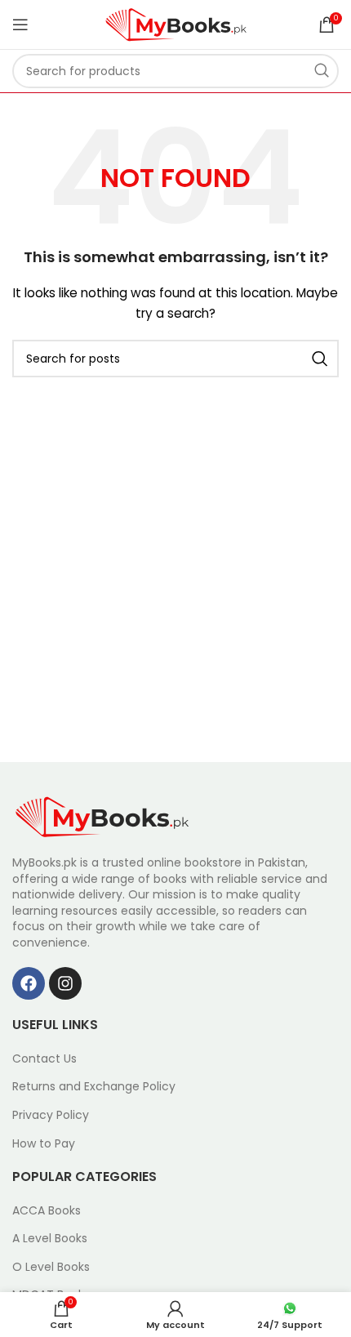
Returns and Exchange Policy (94, 1086)
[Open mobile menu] (20, 24)
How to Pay (43, 1144)
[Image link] (102, 816)
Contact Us (44, 1059)
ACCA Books (46, 1211)
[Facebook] (28, 983)
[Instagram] (65, 983)
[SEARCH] (321, 71)
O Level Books (51, 1267)
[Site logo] (176, 24)
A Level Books (49, 1238)
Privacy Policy (50, 1115)
